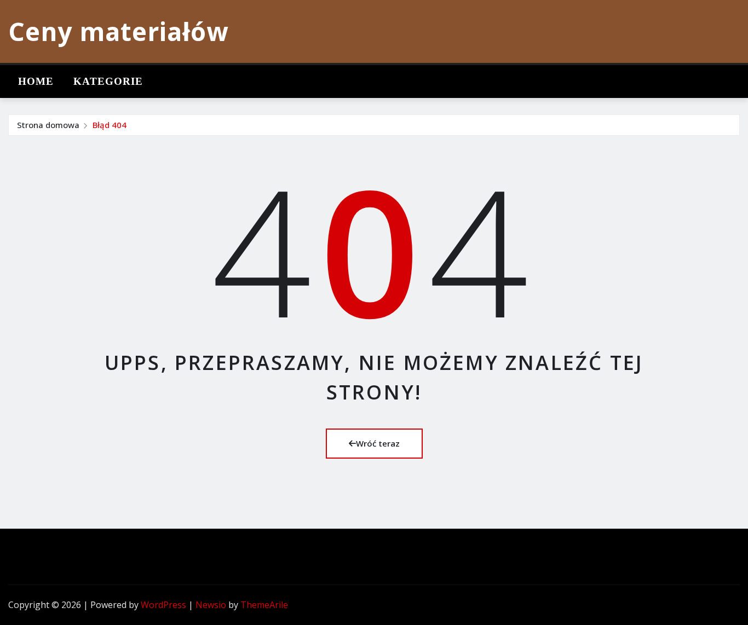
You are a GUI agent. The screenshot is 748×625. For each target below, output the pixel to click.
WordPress (163, 605)
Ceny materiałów (118, 31)
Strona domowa (48, 124)
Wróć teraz (378, 443)
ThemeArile (264, 605)
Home (36, 81)
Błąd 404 (109, 124)
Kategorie (108, 81)
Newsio (210, 605)
